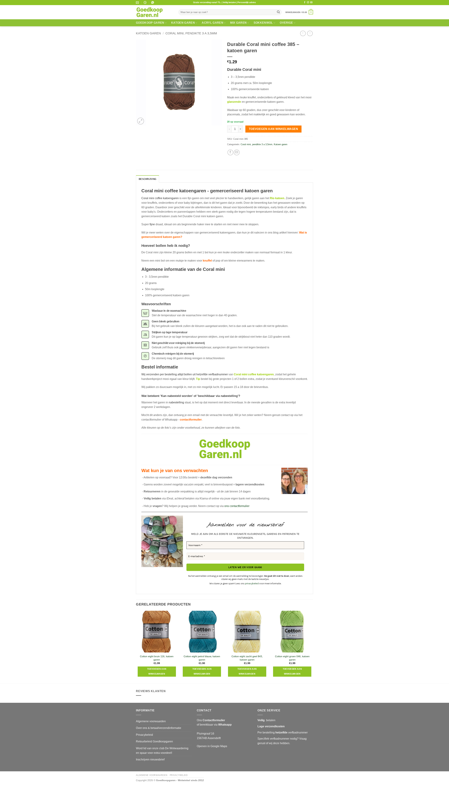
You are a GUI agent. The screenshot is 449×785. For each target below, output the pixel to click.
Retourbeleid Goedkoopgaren (154, 741)
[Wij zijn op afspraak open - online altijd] (145, 2)
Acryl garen (212, 22)
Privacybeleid (144, 734)
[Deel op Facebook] (230, 152)
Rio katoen (277, 198)
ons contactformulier (236, 506)
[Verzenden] (278, 12)
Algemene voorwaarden (151, 721)
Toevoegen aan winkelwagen (273, 128)
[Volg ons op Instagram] (308, 2)
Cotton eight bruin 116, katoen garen (156, 658)
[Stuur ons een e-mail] (311, 2)
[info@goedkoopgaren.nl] (138, 2)
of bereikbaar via (214, 724)
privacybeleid (252, 583)
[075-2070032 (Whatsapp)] (153, 2)
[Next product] (303, 33)
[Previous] (136, 646)
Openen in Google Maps (212, 746)
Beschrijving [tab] (147, 179)
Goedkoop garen (150, 22)
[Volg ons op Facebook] (305, 2)
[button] (299, 12)
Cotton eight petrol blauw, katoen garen (202, 658)
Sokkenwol (263, 22)
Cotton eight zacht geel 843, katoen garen (247, 658)
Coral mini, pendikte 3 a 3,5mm (191, 33)
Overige (286, 22)
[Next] (313, 646)
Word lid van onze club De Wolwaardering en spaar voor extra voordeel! (162, 750)
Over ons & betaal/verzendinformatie (158, 727)
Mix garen (238, 22)
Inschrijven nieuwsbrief (150, 759)
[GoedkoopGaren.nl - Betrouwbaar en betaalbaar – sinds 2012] (154, 12)
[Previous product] (310, 33)
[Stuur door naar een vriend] (237, 152)
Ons (211, 720)
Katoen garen (183, 22)
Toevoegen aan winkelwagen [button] (156, 671)
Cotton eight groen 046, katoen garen (292, 658)
